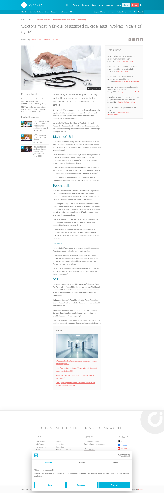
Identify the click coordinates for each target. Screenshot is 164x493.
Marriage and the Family (125, 92)
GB (130, 12)
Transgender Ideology (124, 112)
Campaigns (85, 5)
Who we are (40, 441)
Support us (60, 444)
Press (38, 450)
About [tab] (115, 463)
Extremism (64, 12)
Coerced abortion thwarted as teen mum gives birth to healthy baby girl (122, 67)
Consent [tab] (48, 463)
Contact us (60, 447)
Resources (109, 5)
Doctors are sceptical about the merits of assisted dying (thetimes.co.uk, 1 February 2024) (33, 101)
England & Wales (99, 12)
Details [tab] (82, 463)
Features (76, 5)
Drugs (47, 12)
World (140, 12)
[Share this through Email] (137, 39)
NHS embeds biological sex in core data (121, 108)
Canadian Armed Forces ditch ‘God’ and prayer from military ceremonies (123, 98)
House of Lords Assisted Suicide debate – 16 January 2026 (39, 150)
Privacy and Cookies (63, 450)
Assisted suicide (35, 40)
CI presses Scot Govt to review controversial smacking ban (120, 77)
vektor (140, 489)
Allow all (114, 485)
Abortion (24, 12)
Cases (94, 5)
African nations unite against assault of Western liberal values (123, 88)
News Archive (41, 447)
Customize (81, 485)
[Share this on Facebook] (133, 39)
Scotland (120, 12)
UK (126, 12)
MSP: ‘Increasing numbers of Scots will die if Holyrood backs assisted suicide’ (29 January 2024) (33, 109)
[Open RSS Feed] (141, 39)
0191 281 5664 (93, 441)
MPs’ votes (40, 444)
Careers (118, 5)
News (68, 5)
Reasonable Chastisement (123, 82)
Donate (134, 5)
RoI (135, 12)
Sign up (126, 5)
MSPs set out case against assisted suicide (40, 137)
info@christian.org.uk (97, 444)
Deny (50, 485)
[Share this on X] (130, 39)
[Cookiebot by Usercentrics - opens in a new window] (120, 455)
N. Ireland (111, 12)
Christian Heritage (36, 12)
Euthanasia (47, 40)
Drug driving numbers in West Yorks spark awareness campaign (122, 57)
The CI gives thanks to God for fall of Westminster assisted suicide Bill (41, 124)
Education (54, 12)
